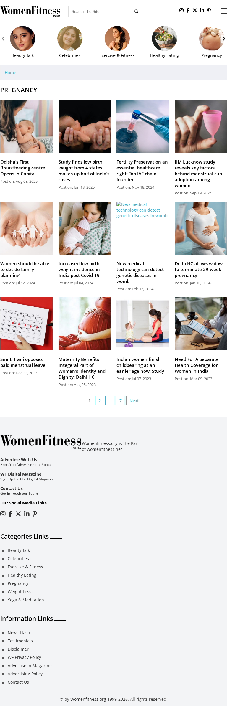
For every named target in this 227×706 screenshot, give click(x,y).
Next (134, 400)
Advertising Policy (25, 674)
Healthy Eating (22, 575)
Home (10, 72)
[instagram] (181, 10)
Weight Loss (19, 591)
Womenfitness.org (88, 699)
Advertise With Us (18, 459)
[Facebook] (188, 10)
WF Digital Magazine (20, 474)
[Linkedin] (202, 10)
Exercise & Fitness (25, 567)
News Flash (19, 632)
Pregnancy (18, 583)
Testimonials (20, 641)
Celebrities (18, 558)
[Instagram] (3, 514)
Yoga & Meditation (26, 600)
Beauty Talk (19, 550)
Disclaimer (18, 649)
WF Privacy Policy (24, 657)
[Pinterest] (209, 10)
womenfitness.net (104, 449)
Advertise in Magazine (30, 665)
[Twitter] (194, 10)
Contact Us (11, 488)
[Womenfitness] (30, 11)
